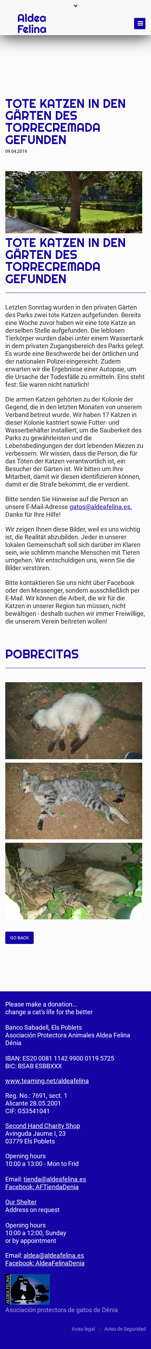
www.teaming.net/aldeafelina (47, 1080)
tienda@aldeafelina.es (55, 1179)
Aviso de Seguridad (125, 1329)
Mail (140, 87)
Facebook (112, 87)
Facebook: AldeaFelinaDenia (45, 1263)
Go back (19, 937)
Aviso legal (83, 1329)
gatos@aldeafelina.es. (101, 506)
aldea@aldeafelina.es (54, 1255)
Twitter (126, 87)
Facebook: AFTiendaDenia (42, 1187)
